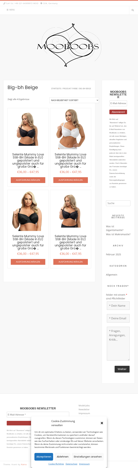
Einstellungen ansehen (88, 456)
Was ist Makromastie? (118, 234)
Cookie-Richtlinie (56, 463)
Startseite (56, 88)
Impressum (84, 463)
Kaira (24, 464)
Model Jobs (84, 405)
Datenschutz (71, 463)
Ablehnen (62, 456)
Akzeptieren (43, 456)
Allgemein (111, 274)
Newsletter (84, 409)
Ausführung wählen (28, 179)
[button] (102, 423)
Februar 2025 (113, 254)
